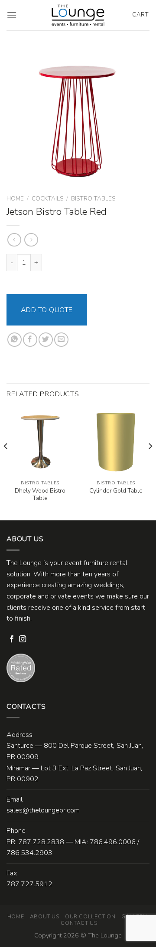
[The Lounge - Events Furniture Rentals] (78, 15)
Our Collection (90, 916)
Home (15, 198)
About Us (44, 916)
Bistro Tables (93, 198)
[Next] (150, 464)
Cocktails (47, 198)
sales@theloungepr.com (43, 810)
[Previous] (6, 464)
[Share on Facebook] (30, 339)
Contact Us (79, 923)
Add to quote (47, 310)
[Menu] (11, 15)
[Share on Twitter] (46, 339)
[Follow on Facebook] (11, 639)
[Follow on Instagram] (22, 639)
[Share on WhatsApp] (14, 339)
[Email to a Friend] (61, 339)
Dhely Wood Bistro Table (40, 494)
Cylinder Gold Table (116, 491)
